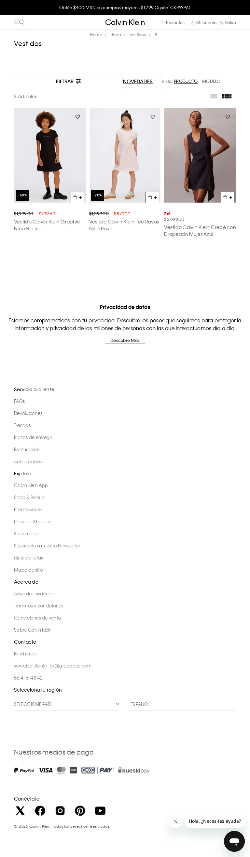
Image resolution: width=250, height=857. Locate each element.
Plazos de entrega (33, 437)
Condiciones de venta (37, 617)
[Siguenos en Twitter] (20, 810)
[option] (125, 10)
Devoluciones (28, 413)
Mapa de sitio (28, 570)
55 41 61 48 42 (28, 678)
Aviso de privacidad (35, 593)
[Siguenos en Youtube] (100, 810)
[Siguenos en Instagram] (60, 810)
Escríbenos (25, 653)
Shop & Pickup (29, 497)
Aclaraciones (28, 461)
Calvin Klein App (31, 485)
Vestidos (138, 34)
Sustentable (26, 533)
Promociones (28, 509)
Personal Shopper (33, 521)
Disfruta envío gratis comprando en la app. (125, 7)
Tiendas (22, 425)
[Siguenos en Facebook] (40, 810)
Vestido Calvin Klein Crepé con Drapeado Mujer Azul (200, 230)
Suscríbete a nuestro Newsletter (47, 545)
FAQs (19, 401)
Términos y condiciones (38, 605)
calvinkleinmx (97, 35)
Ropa (116, 34)
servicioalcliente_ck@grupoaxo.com (52, 665)
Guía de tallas (28, 557)
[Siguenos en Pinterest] (80, 810)
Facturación (27, 449)
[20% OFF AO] (125, 155)
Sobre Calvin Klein (33, 630)
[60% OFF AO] (50, 155)
